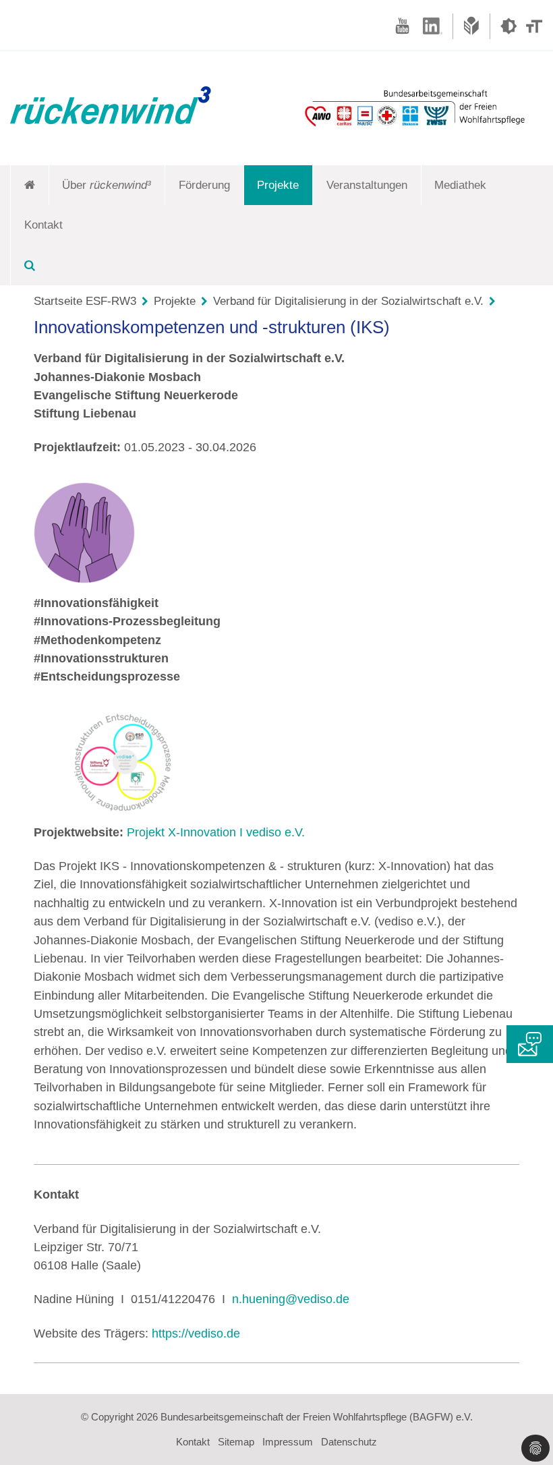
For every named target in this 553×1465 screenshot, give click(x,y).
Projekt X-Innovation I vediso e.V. (216, 832)
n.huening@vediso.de (290, 1299)
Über (106, 185)
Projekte (278, 185)
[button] (535, 1448)
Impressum (287, 1441)
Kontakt (43, 225)
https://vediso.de (196, 1333)
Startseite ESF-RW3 (85, 301)
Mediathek (460, 185)
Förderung (204, 185)
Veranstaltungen (366, 185)
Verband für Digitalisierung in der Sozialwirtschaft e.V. (348, 301)
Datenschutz (349, 1441)
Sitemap (236, 1441)
